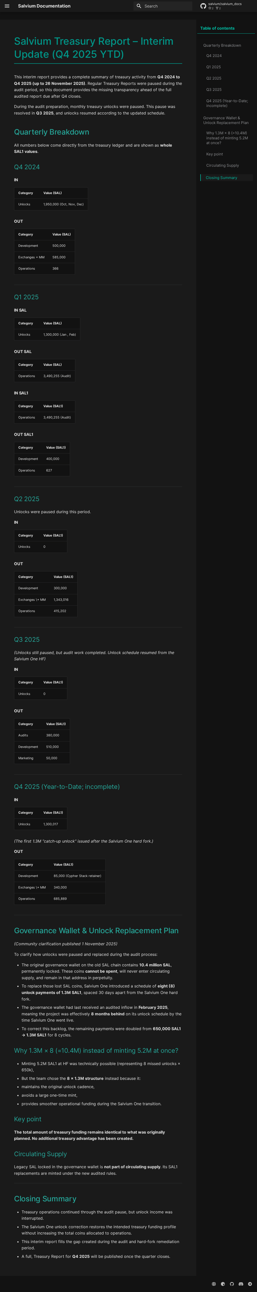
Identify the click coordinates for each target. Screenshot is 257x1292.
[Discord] (241, 1284)
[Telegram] (250, 1284)
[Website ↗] (214, 1284)
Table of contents (217, 28)
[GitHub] (232, 1284)
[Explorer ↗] (223, 1284)
